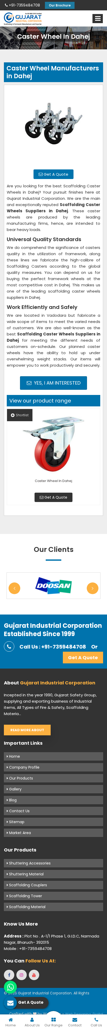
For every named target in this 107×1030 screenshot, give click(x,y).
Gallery (15, 789)
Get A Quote (55, 174)
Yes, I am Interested (57, 383)
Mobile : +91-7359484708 (28, 948)
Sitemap (16, 821)
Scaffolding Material (26, 906)
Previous (14, 588)
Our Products (20, 778)
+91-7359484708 (24, 5)
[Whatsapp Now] (10, 987)
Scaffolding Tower (25, 896)
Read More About (27, 730)
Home (14, 756)
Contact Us (19, 811)
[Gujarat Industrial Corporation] (23, 18)
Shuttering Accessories (29, 863)
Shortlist (22, 415)
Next (92, 588)
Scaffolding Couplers (27, 885)
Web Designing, (78, 1014)
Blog (12, 800)
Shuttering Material (26, 874)
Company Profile (23, 767)
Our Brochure (60, 5)
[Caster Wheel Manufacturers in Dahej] (53, 127)
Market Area (19, 832)
